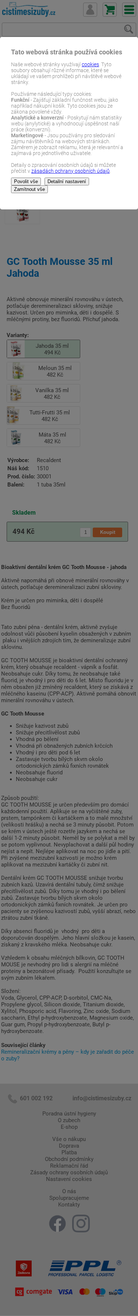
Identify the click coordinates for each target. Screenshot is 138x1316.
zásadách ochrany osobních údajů (70, 171)
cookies (90, 64)
